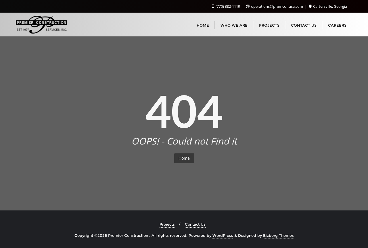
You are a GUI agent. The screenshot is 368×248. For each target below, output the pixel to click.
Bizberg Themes (278, 235)
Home (184, 158)
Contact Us (195, 224)
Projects (167, 224)
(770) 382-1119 (228, 6)
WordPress (222, 235)
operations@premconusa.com (277, 6)
